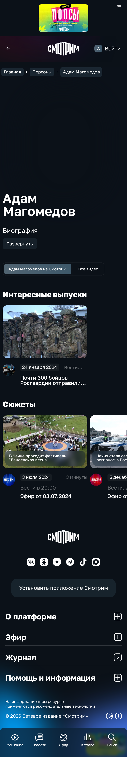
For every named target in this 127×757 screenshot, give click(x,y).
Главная (12, 71)
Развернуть (19, 243)
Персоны (42, 71)
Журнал (20, 657)
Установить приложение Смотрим (63, 588)
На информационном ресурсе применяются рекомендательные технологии (50, 703)
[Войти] (98, 48)
